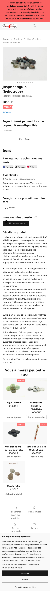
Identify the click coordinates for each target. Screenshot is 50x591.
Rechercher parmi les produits (15, 514)
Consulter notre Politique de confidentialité (20, 564)
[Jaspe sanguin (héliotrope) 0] (25, 64)
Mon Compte (34, 511)
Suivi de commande (15, 530)
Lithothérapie (32, 39)
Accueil (6, 39)
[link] (25, 586)
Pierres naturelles (11, 42)
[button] (10, 26)
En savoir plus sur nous (12, 568)
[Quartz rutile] (14, 472)
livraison (7, 112)
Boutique (18, 39)
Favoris (34, 528)
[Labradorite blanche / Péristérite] (36, 389)
